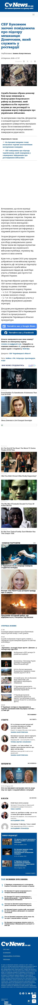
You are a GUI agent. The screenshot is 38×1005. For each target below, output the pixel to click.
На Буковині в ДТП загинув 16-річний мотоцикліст (24, 653)
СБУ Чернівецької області (20, 353)
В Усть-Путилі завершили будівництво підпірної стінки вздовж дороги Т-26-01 (24, 671)
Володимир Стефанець (20, 828)
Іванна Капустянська (22, 53)
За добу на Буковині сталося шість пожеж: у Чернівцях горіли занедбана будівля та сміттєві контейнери (18, 640)
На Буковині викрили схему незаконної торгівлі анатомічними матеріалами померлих (17, 144)
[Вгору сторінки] (34, 996)
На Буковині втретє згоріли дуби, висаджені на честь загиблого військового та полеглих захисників (19, 911)
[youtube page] (29, 993)
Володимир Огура (17, 820)
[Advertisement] (19, 185)
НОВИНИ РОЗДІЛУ (31, 873)
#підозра (20, 358)
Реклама (6, 959)
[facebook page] (23, 993)
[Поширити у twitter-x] (27, 61)
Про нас (6, 949)
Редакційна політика (11, 956)
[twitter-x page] (26, 993)
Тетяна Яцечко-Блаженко (21, 742)
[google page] (20, 993)
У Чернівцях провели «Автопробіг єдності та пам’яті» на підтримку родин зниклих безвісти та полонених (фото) (25, 698)
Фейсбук (26, 349)
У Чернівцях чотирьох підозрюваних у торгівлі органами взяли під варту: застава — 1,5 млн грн (18, 708)
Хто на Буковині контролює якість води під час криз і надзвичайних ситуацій (18, 789)
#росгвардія (30, 358)
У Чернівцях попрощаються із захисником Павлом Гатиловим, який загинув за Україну (19, 885)
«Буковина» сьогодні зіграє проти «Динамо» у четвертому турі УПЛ (19, 648)
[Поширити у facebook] (24, 61)
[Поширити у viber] (31, 61)
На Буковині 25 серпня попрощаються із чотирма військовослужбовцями (17, 891)
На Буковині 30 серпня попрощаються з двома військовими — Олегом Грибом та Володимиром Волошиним (18, 898)
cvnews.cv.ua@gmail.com (11, 344)
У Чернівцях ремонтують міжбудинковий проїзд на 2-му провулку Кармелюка (25, 688)
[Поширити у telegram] (35, 61)
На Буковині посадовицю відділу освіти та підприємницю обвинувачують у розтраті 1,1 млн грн (19, 924)
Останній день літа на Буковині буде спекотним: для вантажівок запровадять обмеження (25, 680)
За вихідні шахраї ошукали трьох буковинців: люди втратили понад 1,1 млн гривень (17, 632)
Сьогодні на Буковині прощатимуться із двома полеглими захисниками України (18, 904)
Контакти (7, 953)
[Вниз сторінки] (34, 1001)
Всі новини (32, 714)
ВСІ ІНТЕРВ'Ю (32, 763)
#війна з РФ (10, 358)
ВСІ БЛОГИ (33, 798)
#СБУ (3, 361)
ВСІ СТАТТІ (33, 719)
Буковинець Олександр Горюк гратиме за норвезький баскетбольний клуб (24, 662)
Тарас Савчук (16, 809)
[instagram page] (35, 993)
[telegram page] (32, 993)
